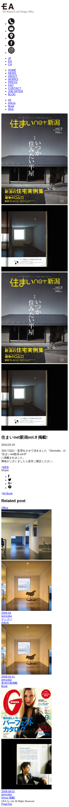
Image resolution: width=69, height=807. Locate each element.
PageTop (6, 804)
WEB (6, 467)
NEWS (12, 73)
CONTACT (14, 88)
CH (10, 64)
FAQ (10, 85)
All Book (8, 493)
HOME (12, 70)
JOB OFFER (15, 91)
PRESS (12, 82)
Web (11, 109)
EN (10, 61)
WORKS (13, 79)
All (9, 100)
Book (11, 106)
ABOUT (12, 76)
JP (9, 58)
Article (12, 103)
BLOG (11, 94)
